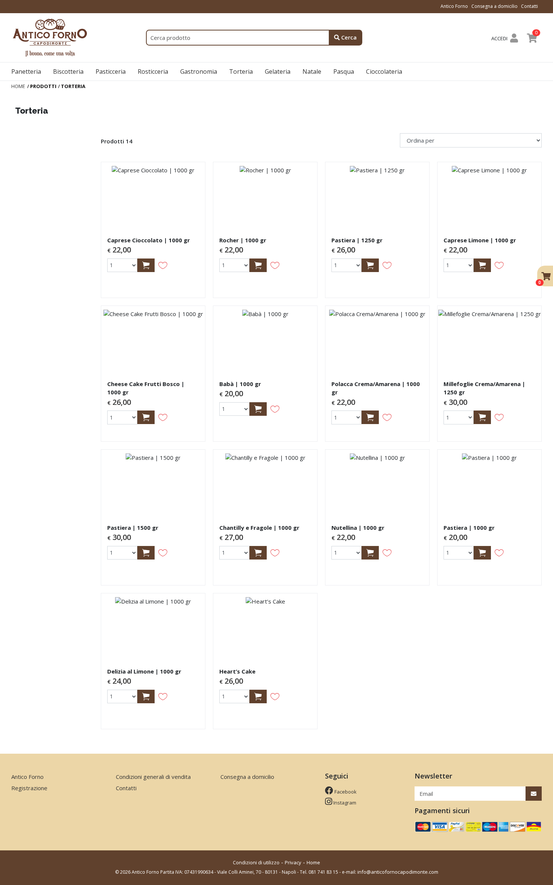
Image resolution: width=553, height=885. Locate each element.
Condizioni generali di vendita (153, 776)
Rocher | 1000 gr (242, 240)
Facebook (345, 791)
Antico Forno (454, 6)
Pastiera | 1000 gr (469, 527)
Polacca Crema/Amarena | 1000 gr (375, 388)
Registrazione (29, 788)
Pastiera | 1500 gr (132, 527)
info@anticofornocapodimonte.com (397, 871)
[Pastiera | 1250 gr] (377, 196)
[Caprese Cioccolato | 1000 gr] (153, 196)
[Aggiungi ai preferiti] (163, 265)
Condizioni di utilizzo (256, 862)
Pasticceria (111, 71)
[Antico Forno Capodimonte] (51, 37)
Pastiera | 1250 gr (357, 240)
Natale (311, 71)
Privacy (293, 862)
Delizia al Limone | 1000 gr (144, 671)
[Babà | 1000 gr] (265, 340)
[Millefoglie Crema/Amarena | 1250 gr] (489, 340)
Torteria (241, 71)
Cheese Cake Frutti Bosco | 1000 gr (145, 388)
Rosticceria (153, 71)
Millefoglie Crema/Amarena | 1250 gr (484, 388)
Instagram (344, 802)
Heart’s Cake (237, 671)
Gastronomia (198, 71)
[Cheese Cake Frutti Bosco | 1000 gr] (153, 340)
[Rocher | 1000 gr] (265, 196)
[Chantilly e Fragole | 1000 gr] (265, 483)
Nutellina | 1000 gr (357, 527)
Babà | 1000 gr (240, 384)
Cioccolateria (384, 71)
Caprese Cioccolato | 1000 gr (148, 240)
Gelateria (277, 71)
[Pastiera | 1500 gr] (153, 483)
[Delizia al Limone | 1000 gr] (153, 627)
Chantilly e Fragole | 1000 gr (259, 527)
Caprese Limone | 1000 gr (480, 240)
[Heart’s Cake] (265, 627)
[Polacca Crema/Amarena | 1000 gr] (377, 340)
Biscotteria (68, 71)
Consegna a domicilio (494, 6)
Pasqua (343, 71)
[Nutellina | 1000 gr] (377, 483)
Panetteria (26, 71)
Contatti (529, 6)
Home (313, 862)
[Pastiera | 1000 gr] (489, 483)
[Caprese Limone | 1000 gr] (489, 196)
